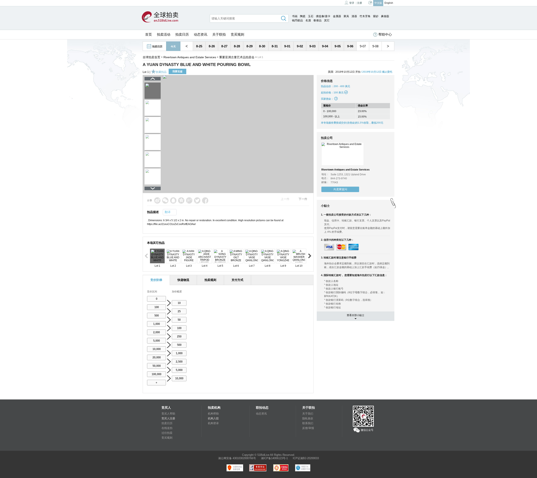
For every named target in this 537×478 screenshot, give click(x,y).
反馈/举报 (308, 428)
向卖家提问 (340, 189)
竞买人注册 (168, 418)
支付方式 (237, 280)
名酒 (308, 20)
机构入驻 (213, 418)
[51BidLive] (160, 17)
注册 (359, 2)
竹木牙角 (365, 16)
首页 (148, 34)
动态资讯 (200, 34)
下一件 (302, 199)
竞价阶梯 (156, 280)
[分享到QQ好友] (173, 200)
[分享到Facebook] (205, 200)
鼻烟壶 (385, 16)
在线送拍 (167, 428)
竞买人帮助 (168, 413)
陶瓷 (302, 16)
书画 (294, 16)
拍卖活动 (163, 34)
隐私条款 (307, 418)
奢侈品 (317, 20)
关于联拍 (219, 34)
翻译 (168, 212)
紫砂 (375, 16)
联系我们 (307, 423)
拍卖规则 (210, 280)
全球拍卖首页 (151, 57)
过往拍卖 (167, 432)
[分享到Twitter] (197, 200)
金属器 (337, 16)
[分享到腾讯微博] (189, 200)
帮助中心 (385, 34)
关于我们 (307, 413)
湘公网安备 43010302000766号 (237, 458)
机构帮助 (213, 413)
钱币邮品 (297, 20)
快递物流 (183, 280)
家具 (346, 16)
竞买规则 (237, 34)
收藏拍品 (161, 72)
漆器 (354, 16)
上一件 (285, 199)
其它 (327, 20)
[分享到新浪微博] (157, 200)
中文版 (378, 2)
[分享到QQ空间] (181, 200)
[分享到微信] (165, 200)
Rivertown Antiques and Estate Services (189, 57)
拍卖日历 (182, 34)
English (389, 2)
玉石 (310, 16)
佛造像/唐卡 (323, 16)
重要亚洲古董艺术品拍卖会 (236, 57)
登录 (351, 2)
